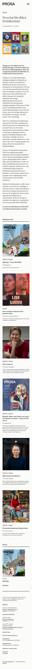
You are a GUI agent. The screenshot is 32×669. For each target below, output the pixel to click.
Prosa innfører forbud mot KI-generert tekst (13, 312)
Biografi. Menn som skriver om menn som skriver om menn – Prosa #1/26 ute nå (16, 418)
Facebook (5, 651)
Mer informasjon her (8, 629)
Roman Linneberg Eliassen (11, 316)
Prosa (14, 4)
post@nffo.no (10, 619)
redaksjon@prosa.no (12, 609)
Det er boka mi (8, 364)
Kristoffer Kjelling (8, 478)
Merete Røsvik (8, 26)
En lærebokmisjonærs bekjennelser (15, 528)
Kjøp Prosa (5, 585)
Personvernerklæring (8, 661)
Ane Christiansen (8, 531)
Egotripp (6, 581)
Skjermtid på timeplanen (11, 476)
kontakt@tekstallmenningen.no (15, 627)
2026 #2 (5, 259)
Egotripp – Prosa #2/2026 (12, 262)
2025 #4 (5, 473)
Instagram (5, 653)
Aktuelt (5, 12)
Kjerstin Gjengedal (9, 367)
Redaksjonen (7, 265)
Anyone (5, 663)
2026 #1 (5, 413)
